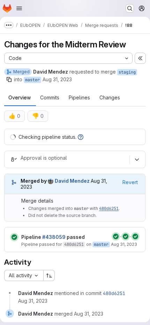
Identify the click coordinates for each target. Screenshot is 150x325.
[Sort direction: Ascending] (49, 275)
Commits (49, 97)
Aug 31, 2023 (57, 79)
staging (127, 72)
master (32, 80)
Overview (19, 97)
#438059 (54, 237)
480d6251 (109, 208)
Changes (109, 97)
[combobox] (23, 275)
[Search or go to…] (130, 8)
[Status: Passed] (14, 237)
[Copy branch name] (9, 79)
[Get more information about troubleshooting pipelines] (80, 137)
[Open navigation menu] (19, 8)
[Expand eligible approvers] (137, 159)
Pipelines (79, 97)
